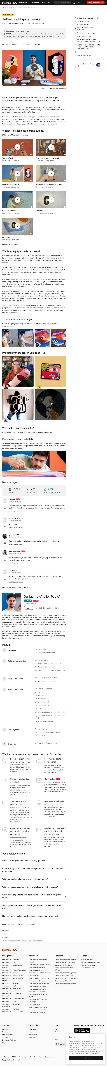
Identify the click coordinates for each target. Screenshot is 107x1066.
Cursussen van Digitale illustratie (40, 965)
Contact (57, 1032)
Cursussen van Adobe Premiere (65, 983)
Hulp (56, 1029)
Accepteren (86, 1058)
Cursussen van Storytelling (38, 1007)
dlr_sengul (13, 570)
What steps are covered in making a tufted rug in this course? (30, 887)
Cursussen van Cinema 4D (64, 975)
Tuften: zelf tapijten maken (22, 19)
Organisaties (33, 1034)
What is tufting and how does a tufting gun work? (24, 860)
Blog (3, 1043)
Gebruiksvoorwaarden (24, 1057)
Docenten (32, 1037)
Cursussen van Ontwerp (10, 973)
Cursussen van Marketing (37, 989)
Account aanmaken (95, 3)
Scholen (5, 1037)
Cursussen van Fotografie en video (14, 970)
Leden (31, 1032)
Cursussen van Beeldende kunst (39, 978)
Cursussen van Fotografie (37, 986)
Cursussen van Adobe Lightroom (66, 973)
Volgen (29, 608)
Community (26, 44)
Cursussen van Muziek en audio (13, 998)
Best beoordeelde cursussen (90, 962)
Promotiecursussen (87, 968)
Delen (43, 88)
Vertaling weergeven (16, 511)
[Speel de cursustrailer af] (34, 68)
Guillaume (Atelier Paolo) (20, 23)
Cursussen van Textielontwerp (39, 983)
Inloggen (81, 3)
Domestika (32, 1029)
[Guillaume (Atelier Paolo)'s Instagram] (40, 608)
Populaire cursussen (88, 965)
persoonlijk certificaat (51, 785)
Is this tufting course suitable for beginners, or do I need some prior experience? (33, 869)
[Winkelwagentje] (73, 2)
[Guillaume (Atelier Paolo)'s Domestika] (37, 608)
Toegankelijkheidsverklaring (11, 1060)
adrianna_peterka (16, 518)
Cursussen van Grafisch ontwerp (40, 973)
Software (59, 956)
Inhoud (14, 44)
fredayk (12, 499)
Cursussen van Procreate (63, 965)
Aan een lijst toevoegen (58, 88)
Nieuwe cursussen (87, 960)
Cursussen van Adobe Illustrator (65, 962)
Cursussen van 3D (35, 1004)
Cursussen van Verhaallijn (37, 1010)
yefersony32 (14, 535)
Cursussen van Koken (9, 1001)
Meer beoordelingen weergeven (14, 587)
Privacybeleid (38, 1057)
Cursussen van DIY (35, 975)
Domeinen (33, 956)
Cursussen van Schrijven (10, 983)
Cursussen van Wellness (10, 1009)
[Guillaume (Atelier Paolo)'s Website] (44, 608)
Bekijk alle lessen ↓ (10, 244)
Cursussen (23, 3)
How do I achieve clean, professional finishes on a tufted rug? (30, 916)
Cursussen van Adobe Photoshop (66, 960)
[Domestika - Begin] (3, 8)
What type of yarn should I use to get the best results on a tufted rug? (32, 906)
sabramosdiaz (14, 551)
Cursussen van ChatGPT (63, 981)
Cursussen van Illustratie (10, 960)
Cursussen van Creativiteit (37, 1012)
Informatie (6, 44)
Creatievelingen (7, 1034)
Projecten (35, 3)
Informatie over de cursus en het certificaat (19, 924)
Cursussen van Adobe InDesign (65, 978)
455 (27, 31)
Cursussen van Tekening (37, 967)
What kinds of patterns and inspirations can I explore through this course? (32, 896)
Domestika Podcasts (9, 1040)
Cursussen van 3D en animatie (12, 975)
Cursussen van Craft (9, 962)
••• (48, 3)
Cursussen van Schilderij (37, 992)
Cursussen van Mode (9, 986)
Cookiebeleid (49, 1057)
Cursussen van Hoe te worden (12, 1012)
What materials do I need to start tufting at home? (25, 879)
